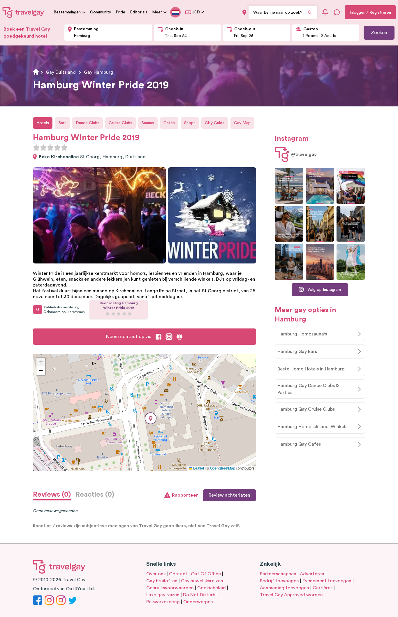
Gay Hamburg (98, 72)
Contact (178, 574)
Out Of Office (206, 574)
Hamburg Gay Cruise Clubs (306, 409)
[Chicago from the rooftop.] (289, 262)
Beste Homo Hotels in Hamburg (311, 369)
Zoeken (379, 32)
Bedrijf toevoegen (279, 581)
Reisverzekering (163, 602)
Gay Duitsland (61, 72)
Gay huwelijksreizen (202, 581)
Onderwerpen (198, 602)
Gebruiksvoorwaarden (170, 588)
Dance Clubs (87, 123)
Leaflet (198, 467)
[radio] (36, 147)
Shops (190, 123)
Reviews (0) (52, 494)
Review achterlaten (229, 495)
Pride (120, 12)
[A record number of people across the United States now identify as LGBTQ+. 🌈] (351, 186)
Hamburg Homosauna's (302, 334)
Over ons (155, 574)
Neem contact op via (129, 336)
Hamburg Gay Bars (297, 351)
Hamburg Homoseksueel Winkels (312, 426)
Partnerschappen (278, 574)
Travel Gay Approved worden (291, 595)
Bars (62, 123)
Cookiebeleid (211, 588)
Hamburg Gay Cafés (299, 444)
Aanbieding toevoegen (284, 588)
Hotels (42, 123)
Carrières (322, 588)
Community (100, 12)
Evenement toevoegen (326, 581)
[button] (151, 418)
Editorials (138, 12)
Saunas (148, 123)
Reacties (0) (94, 494)
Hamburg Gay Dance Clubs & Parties (308, 389)
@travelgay (304, 154)
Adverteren (312, 574)
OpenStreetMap (222, 467)
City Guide (215, 123)
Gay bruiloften (161, 581)
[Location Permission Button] (244, 12)
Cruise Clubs (120, 123)
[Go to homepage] (23, 12)
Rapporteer (185, 495)
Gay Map (242, 123)
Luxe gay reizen (162, 595)
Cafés (169, 123)
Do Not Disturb (199, 595)
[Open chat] (336, 12)
